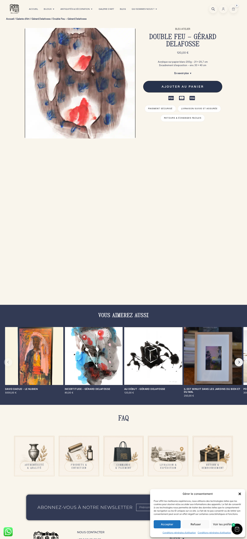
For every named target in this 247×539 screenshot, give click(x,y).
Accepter (167, 524)
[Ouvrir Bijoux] (53, 9)
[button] (240, 494)
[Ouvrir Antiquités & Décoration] (92, 9)
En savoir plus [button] (181, 73)
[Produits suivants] (239, 362)
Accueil (10, 19)
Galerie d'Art (22, 19)
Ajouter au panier (183, 86)
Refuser (196, 524)
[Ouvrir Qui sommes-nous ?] (156, 9)
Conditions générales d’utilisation (179, 532)
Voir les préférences (226, 524)
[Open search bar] (213, 9)
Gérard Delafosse (41, 19)
